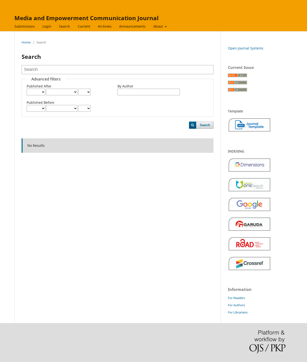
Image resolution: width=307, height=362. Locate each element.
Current (84, 26)
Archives (105, 26)
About (158, 26)
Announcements (132, 26)
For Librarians (238, 312)
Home (26, 42)
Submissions (24, 26)
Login (46, 26)
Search (64, 26)
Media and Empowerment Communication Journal (86, 18)
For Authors (236, 305)
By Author (125, 86)
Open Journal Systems (245, 48)
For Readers (236, 298)
